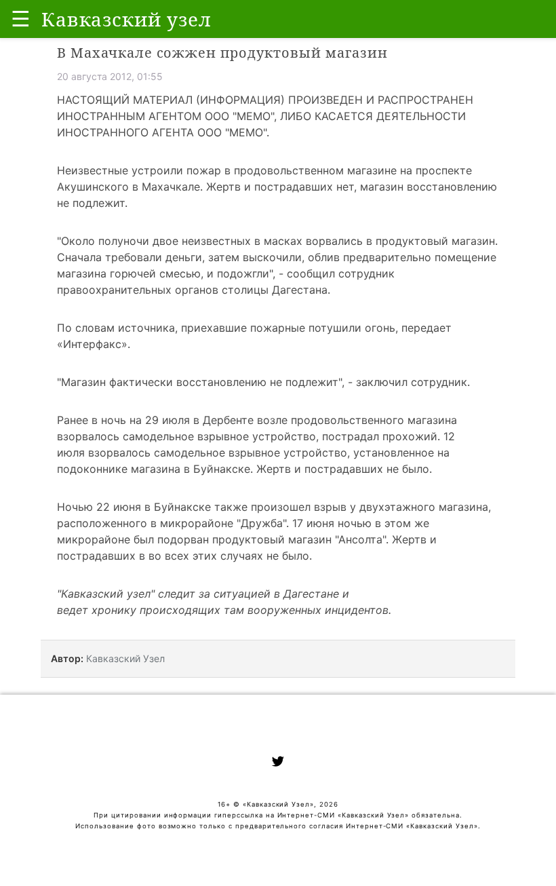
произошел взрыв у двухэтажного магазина (369, 507)
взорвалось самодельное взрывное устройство (186, 436)
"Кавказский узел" (106, 593)
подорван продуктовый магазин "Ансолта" (271, 539)
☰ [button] (21, 18)
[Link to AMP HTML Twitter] (278, 763)
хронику (114, 610)
